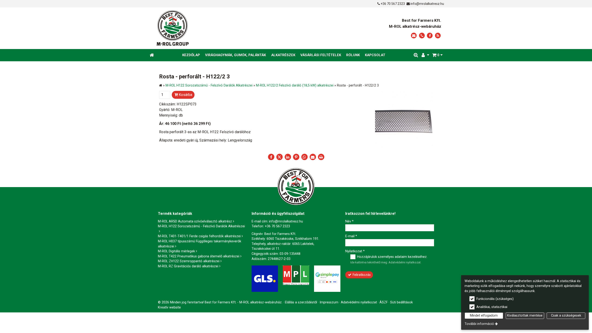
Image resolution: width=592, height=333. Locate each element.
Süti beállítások (401, 302)
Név (349, 221)
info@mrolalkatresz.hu (427, 4)
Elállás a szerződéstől (301, 302)
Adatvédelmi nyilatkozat (404, 262)
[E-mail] (413, 35)
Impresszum (329, 302)
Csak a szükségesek (566, 316)
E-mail (351, 236)
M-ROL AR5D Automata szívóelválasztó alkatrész (195, 221)
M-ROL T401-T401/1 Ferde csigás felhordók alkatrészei (199, 236)
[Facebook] (429, 35)
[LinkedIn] (287, 157)
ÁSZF (383, 302)
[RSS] (438, 35)
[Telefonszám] (422, 35)
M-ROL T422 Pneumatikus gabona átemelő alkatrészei (198, 256)
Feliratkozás (361, 275)
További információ (479, 324)
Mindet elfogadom (484, 316)
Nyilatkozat (355, 251)
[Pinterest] (296, 157)
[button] (437, 55)
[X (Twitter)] (279, 157)
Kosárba (185, 94)
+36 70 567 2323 (393, 4)
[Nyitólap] (215, 28)
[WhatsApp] (304, 157)
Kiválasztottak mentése (525, 316)
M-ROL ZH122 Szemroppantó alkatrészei (188, 261)
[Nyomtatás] (321, 157)
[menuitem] (152, 55)
